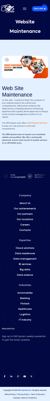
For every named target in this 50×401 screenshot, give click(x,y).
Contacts (25, 230)
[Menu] (24, 8)
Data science (25, 275)
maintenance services (37, 123)
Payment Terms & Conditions (25, 398)
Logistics (25, 315)
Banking (25, 298)
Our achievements (25, 209)
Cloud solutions (25, 248)
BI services (25, 264)
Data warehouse (25, 254)
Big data (25, 270)
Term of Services (37, 394)
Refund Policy (10, 394)
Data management (25, 259)
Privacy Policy (23, 394)
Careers (25, 225)
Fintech (25, 304)
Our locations (25, 219)
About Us (25, 203)
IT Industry (25, 320)
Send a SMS (38, 9)
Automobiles (25, 293)
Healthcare (25, 309)
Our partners (25, 214)
